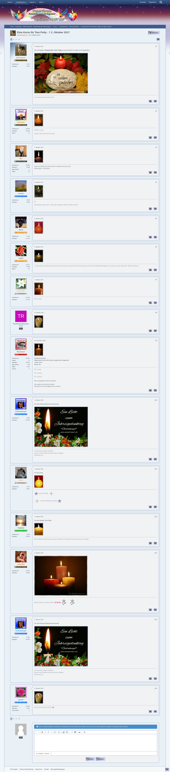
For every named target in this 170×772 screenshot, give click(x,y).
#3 (156, 147)
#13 (156, 553)
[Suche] (161, 2)
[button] (42, 754)
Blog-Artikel (15, 169)
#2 (156, 111)
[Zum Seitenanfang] (167, 769)
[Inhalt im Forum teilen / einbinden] (158, 39)
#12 (156, 516)
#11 (156, 469)
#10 (156, 400)
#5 (156, 218)
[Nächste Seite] (19, 39)
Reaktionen (15, 64)
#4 (156, 182)
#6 (156, 247)
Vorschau (90, 759)
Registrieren (152, 2)
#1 (156, 46)
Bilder (13, 133)
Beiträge (14, 66)
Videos (14, 368)
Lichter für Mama (45, 501)
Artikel (14, 360)
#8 (156, 312)
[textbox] (95, 743)
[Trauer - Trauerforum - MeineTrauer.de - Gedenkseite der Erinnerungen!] (85, 14)
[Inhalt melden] (150, 101)
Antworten (100, 759)
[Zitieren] (155, 101)
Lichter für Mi (42, 493)
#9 (156, 340)
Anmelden (143, 2)
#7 (156, 279)
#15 (156, 688)
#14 (156, 619)
